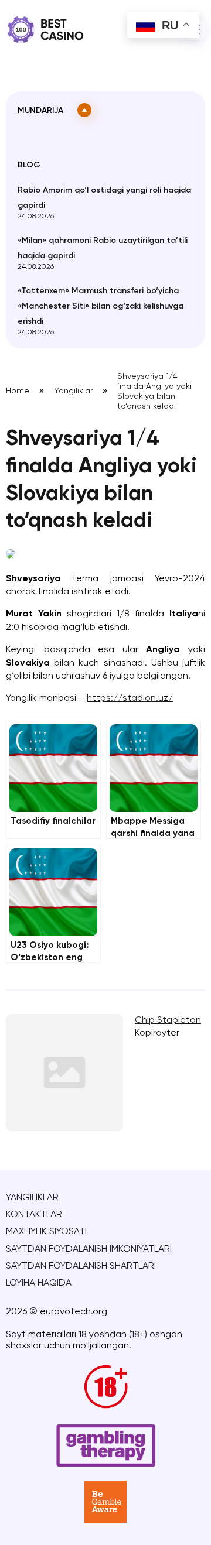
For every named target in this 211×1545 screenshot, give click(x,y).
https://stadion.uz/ (130, 698)
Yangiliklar (73, 391)
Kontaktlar (34, 1214)
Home (17, 391)
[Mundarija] (84, 110)
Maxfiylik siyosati (46, 1231)
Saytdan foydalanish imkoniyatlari (89, 1249)
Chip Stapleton (168, 1020)
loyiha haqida (39, 1283)
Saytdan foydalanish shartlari (81, 1266)
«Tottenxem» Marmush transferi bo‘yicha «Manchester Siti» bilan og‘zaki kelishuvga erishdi (100, 306)
